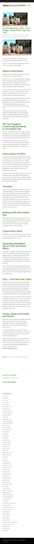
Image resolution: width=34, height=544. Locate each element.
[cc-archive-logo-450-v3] (14, 5)
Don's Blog (5, 492)
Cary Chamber (6, 412)
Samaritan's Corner (8, 503)
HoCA (4, 417)
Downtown (5, 415)
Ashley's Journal (7, 490)
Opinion (10, 37)
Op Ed (6, 37)
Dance (4, 398)
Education (5, 427)
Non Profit (5, 455)
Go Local (5, 444)
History (4, 448)
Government (20, 35)
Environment (6, 429)
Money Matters (6, 452)
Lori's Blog (5, 499)
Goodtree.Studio (6, 541)
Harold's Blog (26, 35)
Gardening (5, 442)
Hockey (5, 520)
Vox (28, 357)
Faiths (4, 434)
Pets (4, 459)
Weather (5, 469)
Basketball (5, 513)
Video (4, 530)
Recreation (5, 465)
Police (4, 486)
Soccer (4, 528)
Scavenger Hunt (7, 507)
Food (4, 438)
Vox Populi (14, 37)
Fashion (5, 436)
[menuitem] (25, 5)
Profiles (4, 461)
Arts (4, 396)
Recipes (5, 440)
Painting (5, 404)
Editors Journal (6, 494)
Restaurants (6, 467)
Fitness (4, 518)
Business (5, 410)
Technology (5, 419)
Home (4, 450)
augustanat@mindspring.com (10, 348)
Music (4, 402)
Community (6, 423)
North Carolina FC (7, 524)
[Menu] (29, 5)
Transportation (6, 421)
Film (4, 400)
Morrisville (5, 478)
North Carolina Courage (9, 522)
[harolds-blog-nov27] (15, 19)
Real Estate (6, 463)
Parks (4, 457)
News (4, 37)
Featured (15, 35)
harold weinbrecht (10, 357)
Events (4, 431)
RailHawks (5, 526)
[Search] (25, 5)
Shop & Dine (6, 509)
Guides (4, 476)
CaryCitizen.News (9, 382)
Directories (5, 471)
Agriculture (5, 425)
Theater (4, 408)
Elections (5, 482)
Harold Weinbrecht (23, 37)
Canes (4, 516)
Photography (6, 406)
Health (4, 446)
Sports (4, 511)
